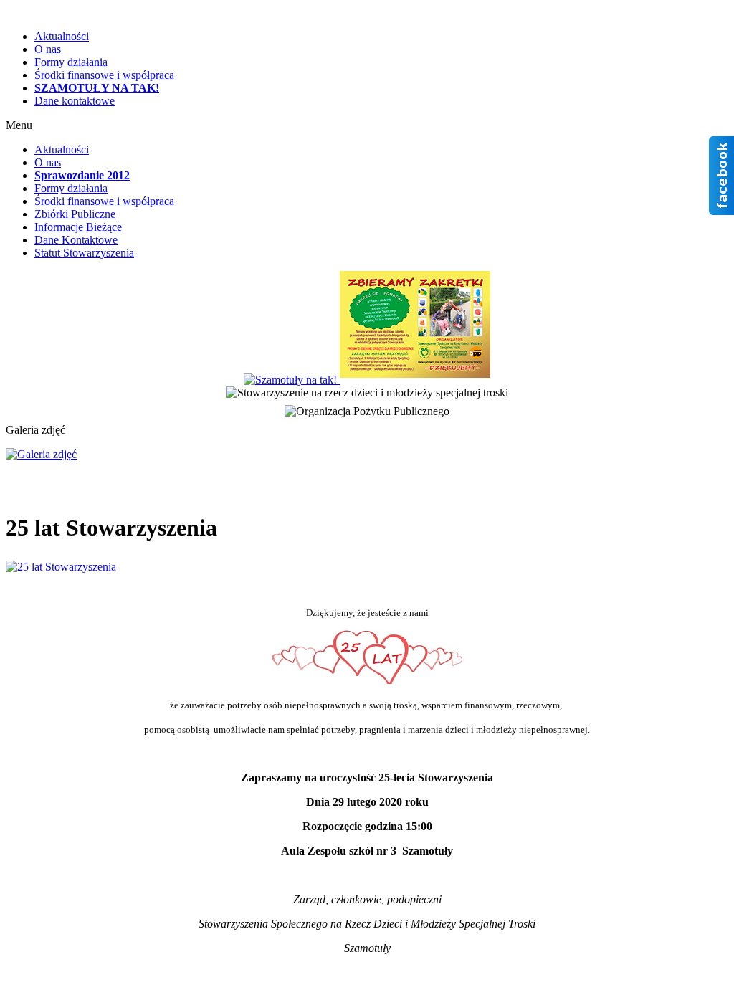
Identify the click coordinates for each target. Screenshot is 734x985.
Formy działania (71, 62)
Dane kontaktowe (74, 101)
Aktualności (61, 36)
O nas (47, 49)
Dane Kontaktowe (76, 240)
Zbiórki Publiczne (74, 214)
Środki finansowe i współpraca (104, 75)
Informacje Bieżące (78, 227)
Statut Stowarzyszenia (84, 253)
